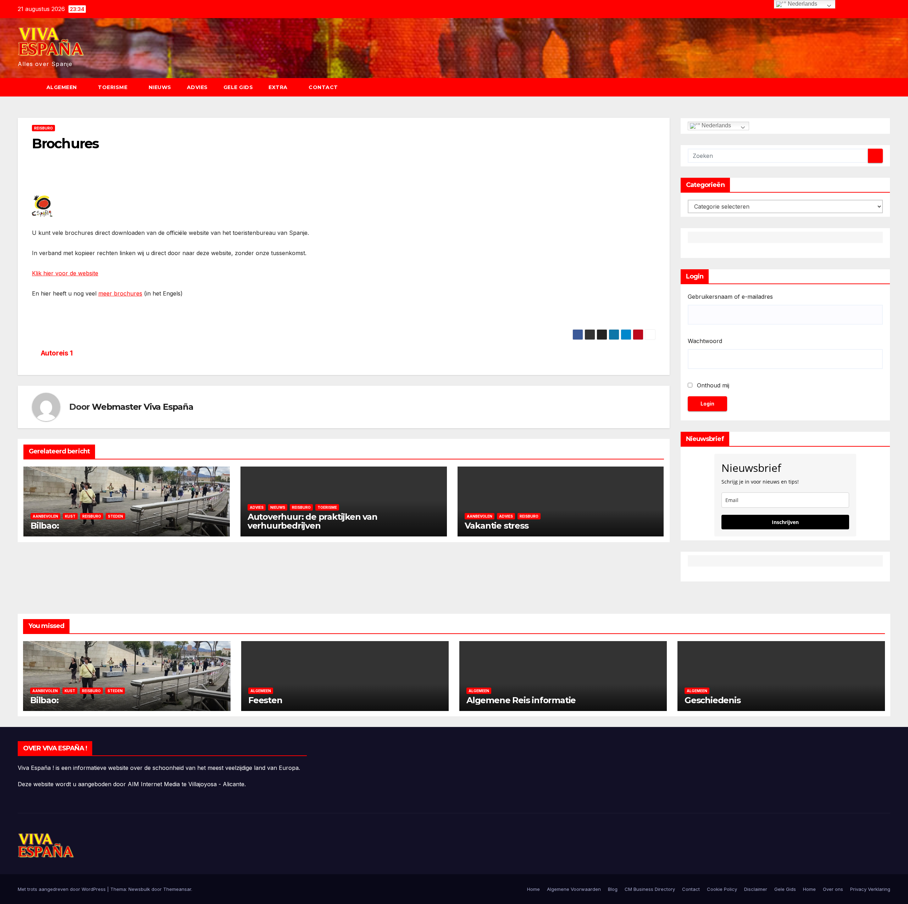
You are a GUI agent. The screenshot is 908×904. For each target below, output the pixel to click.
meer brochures (120, 293)
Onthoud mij (713, 385)
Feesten (265, 700)
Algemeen (62, 87)
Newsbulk (139, 889)
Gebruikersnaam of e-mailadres (730, 296)
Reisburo (43, 128)
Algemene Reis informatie (521, 700)
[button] (888, 87)
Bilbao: (45, 525)
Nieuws (160, 87)
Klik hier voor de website (65, 273)
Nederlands (715, 125)
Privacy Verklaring (870, 889)
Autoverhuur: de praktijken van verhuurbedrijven (312, 521)
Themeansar (177, 889)
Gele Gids (238, 87)
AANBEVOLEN (45, 516)
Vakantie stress (496, 525)
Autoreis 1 (57, 353)
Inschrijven (785, 522)
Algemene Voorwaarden (574, 889)
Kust (70, 516)
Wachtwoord (705, 340)
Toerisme (113, 87)
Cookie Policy (722, 889)
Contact (323, 87)
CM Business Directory (650, 889)
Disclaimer (755, 889)
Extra (278, 87)
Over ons (833, 889)
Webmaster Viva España (142, 407)
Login (707, 404)
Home (533, 889)
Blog (613, 889)
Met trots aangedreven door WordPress (62, 889)
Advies (197, 87)
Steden (115, 516)
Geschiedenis (713, 700)
